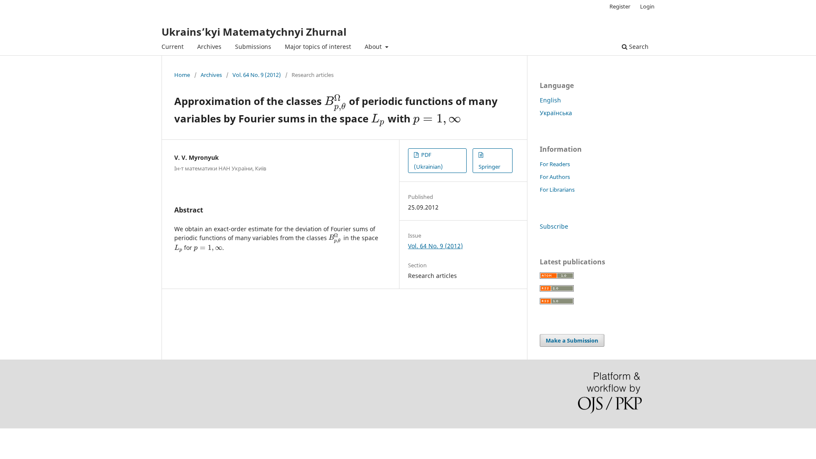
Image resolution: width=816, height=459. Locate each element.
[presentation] (335, 101)
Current (173, 46)
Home (182, 75)
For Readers (555, 164)
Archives (209, 46)
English (550, 100)
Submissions (253, 46)
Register (619, 6)
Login (647, 6)
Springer (489, 166)
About (374, 46)
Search (638, 46)
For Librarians (557, 189)
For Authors (555, 177)
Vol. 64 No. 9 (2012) (256, 75)
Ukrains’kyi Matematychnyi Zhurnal (254, 32)
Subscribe (554, 226)
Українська (556, 113)
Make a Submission (572, 340)
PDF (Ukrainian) (428, 160)
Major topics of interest (318, 46)
